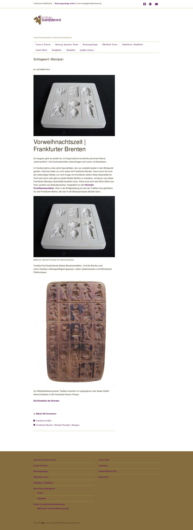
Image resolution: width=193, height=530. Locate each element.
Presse (40, 492)
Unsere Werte (41, 50)
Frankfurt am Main (43, 420)
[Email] (156, 4)
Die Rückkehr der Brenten (46, 400)
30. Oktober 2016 (41, 69)
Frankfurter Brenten (44, 425)
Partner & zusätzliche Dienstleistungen (49, 504)
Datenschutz (104, 477)
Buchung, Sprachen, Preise (66, 44)
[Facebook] (145, 4)
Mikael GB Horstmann (46, 413)
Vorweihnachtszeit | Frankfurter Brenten (59, 145)
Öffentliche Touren (110, 44)
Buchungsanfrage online (65, 3)
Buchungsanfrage (90, 44)
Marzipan (75, 425)
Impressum (103, 465)
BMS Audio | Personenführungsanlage (53, 508)
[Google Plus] (150, 4)
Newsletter (70, 50)
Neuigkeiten (57, 50)
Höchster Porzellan (62, 425)
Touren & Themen (43, 44)
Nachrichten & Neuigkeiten (44, 488)
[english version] (86, 50)
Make (43, 522)
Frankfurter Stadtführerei (57, 32)
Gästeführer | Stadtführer (132, 44)
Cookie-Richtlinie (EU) (107, 471)
